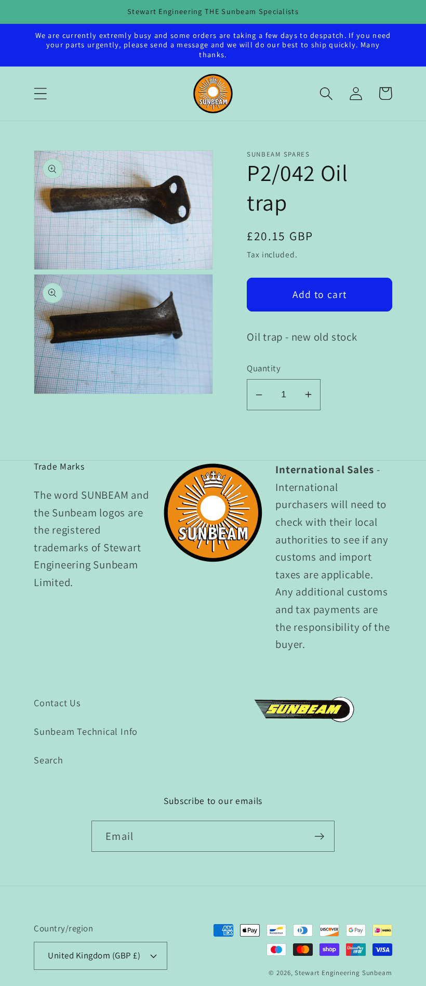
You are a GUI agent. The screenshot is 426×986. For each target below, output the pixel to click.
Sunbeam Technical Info (86, 731)
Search (48, 760)
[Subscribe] (319, 836)
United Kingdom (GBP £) (94, 955)
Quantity (264, 368)
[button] (40, 93)
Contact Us (57, 702)
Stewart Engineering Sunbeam (343, 972)
